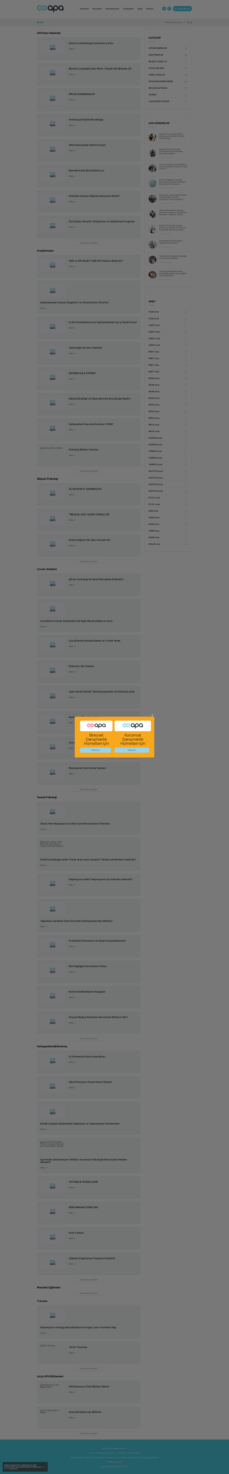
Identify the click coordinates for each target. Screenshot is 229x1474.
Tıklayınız (95, 750)
